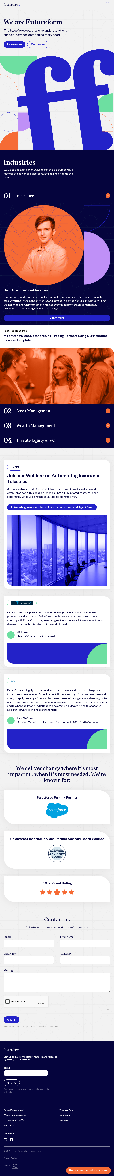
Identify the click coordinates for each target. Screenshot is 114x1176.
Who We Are (66, 1110)
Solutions (64, 1115)
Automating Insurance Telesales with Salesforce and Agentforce (52, 507)
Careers (63, 1120)
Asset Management (14, 1110)
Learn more (14, 44)
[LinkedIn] (11, 1139)
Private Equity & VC (14, 1120)
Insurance (9, 1125)
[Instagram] (5, 1139)
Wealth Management (15, 1115)
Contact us (38, 44)
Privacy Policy (10, 1158)
